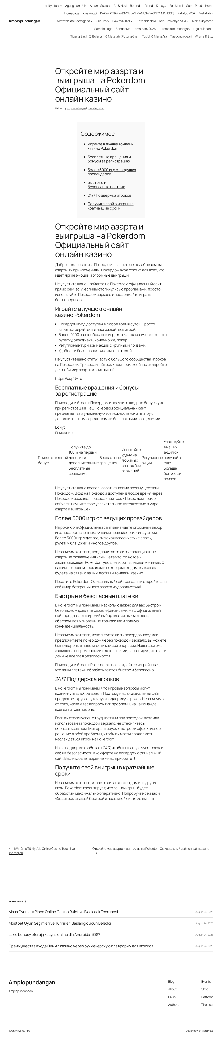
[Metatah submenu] (212, 13)
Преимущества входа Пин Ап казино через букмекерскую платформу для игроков (81, 946)
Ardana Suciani (100, 5)
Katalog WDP (186, 13)
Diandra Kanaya (155, 5)
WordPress (207, 1030)
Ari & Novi (120, 5)
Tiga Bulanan (202, 29)
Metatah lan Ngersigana (73, 21)
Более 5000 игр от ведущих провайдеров (112, 172)
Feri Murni (176, 5)
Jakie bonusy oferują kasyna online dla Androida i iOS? (54, 934)
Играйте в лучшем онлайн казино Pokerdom (111, 146)
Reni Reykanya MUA (172, 21)
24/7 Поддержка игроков (109, 195)
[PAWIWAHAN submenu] (131, 21)
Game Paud (194, 5)
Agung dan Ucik (76, 5)
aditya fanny (53, 5)
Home (209, 5)
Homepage (71, 13)
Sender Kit (123, 29)
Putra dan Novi (146, 21)
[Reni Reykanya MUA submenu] (188, 21)
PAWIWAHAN (121, 21)
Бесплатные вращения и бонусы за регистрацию (109, 159)
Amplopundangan (24, 21)
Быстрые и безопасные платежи (106, 184)
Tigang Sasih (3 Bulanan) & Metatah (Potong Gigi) (104, 36)
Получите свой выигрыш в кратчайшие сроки (111, 206)
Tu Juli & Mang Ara (154, 36)
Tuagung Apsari (181, 36)
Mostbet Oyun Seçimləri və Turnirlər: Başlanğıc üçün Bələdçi (60, 923)
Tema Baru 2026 (144, 29)
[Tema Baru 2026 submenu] (158, 29)
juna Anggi (90, 13)
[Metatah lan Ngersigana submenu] (92, 21)
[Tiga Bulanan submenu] (212, 29)
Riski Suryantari (202, 21)
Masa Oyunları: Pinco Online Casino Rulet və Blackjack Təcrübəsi (63, 912)
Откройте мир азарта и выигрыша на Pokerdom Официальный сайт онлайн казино (150, 848)
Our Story (102, 21)
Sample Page (103, 29)
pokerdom (69, 527)
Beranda (136, 5)
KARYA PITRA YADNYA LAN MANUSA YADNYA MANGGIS (137, 13)
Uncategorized (96, 108)
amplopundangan (76, 108)
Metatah (205, 13)
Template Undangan (176, 29)
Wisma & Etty (204, 36)
